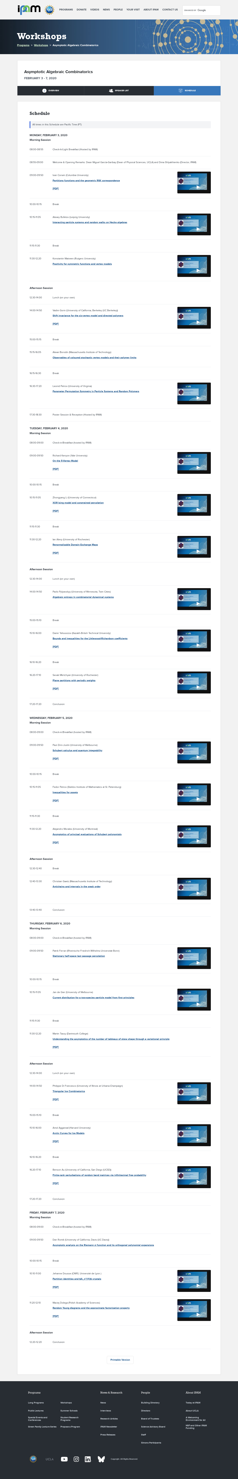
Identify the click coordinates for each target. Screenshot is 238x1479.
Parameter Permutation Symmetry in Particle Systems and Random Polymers (96, 391)
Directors (145, 1410)
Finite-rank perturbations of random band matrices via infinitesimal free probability (99, 1175)
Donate (81, 9)
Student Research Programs (69, 1419)
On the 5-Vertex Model (65, 460)
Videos (94, 9)
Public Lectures (36, 1410)
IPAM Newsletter (108, 1426)
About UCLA (192, 1410)
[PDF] (56, 188)
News (106, 9)
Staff (143, 1434)
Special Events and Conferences (37, 1419)
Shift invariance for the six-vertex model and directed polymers (88, 315)
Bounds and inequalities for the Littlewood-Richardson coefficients (90, 638)
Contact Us (170, 9)
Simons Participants (151, 1442)
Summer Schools (69, 1410)
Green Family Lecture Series (42, 1426)
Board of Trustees (150, 1418)
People (118, 9)
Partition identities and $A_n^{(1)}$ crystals (77, 1278)
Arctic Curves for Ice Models (69, 1133)
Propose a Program (70, 1426)
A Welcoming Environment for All (195, 1419)
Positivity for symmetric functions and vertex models (82, 263)
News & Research (111, 1392)
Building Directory (150, 1402)
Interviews (105, 1410)
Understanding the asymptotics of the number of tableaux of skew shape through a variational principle (111, 1039)
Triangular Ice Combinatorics (69, 1091)
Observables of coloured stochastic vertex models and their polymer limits (94, 357)
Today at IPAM (193, 1402)
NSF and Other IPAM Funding (196, 1427)
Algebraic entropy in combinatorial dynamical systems (83, 597)
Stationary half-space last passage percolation (79, 956)
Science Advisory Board (153, 1426)
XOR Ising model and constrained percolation (78, 502)
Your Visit (133, 9)
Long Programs (36, 1402)
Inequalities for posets (65, 792)
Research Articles (109, 1418)
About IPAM (151, 9)
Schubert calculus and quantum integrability (77, 750)
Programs (66, 9)
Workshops (41, 45)
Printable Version (120, 1359)
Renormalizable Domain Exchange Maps (75, 544)
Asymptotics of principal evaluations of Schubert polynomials (87, 834)
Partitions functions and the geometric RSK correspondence (86, 180)
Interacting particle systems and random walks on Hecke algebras (90, 222)
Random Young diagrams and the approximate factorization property (91, 1308)
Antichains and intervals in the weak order (77, 886)
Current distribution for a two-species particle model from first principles (93, 997)
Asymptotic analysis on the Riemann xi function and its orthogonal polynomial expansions (103, 1245)
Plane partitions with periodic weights (74, 680)
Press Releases (107, 1434)
